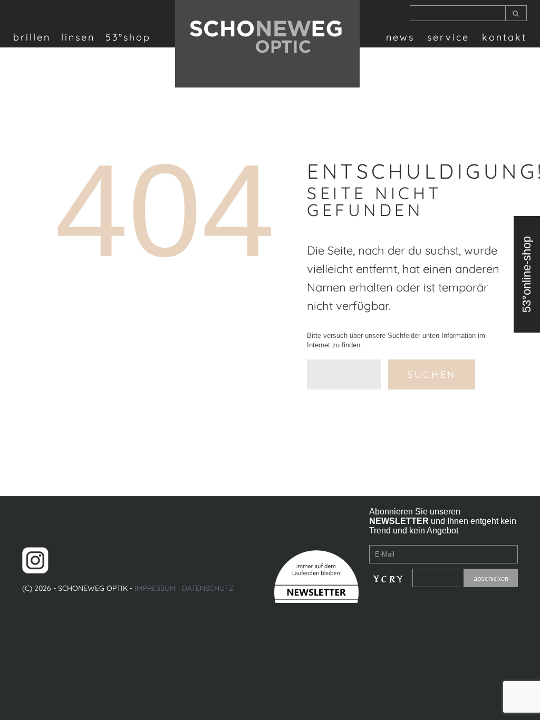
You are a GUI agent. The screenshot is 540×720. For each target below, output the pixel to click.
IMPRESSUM (155, 588)
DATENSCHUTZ (208, 588)
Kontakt (504, 37)
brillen (32, 37)
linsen (78, 37)
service (448, 37)
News (400, 37)
